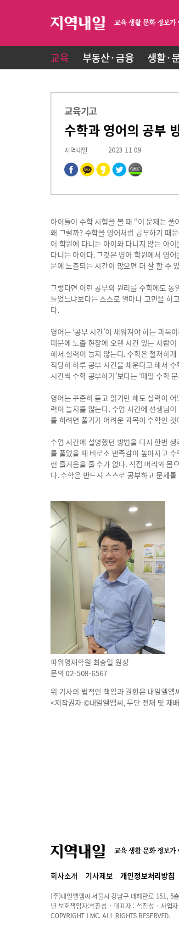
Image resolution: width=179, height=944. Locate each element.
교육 (59, 57)
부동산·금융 (108, 57)
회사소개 (64, 875)
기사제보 (98, 875)
